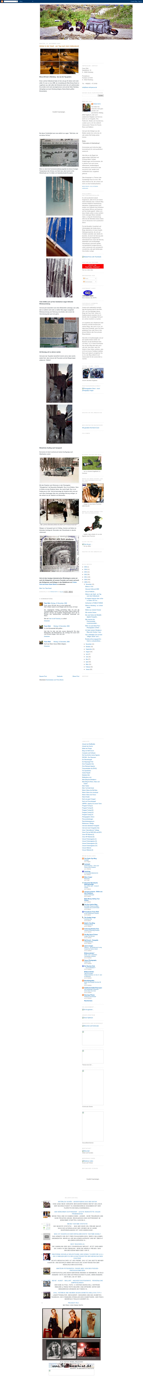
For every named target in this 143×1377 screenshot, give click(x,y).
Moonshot (86, 878)
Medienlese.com (86, 777)
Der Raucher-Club (89, 966)
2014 (85, 569)
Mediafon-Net (86, 775)
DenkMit (86, 860)
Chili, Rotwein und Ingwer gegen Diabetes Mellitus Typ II (77, 1292)
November (89, 644)
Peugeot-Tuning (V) (87, 814)
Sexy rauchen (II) (77, 1244)
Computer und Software (88, 753)
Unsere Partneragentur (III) (89, 843)
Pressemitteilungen (87, 819)
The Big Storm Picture (91, 934)
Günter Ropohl (86, 773)
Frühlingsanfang (88, 924)
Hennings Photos (89, 995)
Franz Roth (47, 626)
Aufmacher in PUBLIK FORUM (94, 603)
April (87, 662)
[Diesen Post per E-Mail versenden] (64, 592)
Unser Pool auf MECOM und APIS (92, 832)
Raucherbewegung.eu (88, 821)
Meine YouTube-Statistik (77, 1224)
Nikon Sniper (88, 877)
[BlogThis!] (66, 592)
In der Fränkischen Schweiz (91, 913)
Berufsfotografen (89, 980)
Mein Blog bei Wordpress (89, 779)
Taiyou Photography (90, 960)
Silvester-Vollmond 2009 (92, 589)
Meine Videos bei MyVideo (89, 790)
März (87, 664)
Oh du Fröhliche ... (90, 591)
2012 (85, 574)
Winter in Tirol (89, 586)
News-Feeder (86, 797)
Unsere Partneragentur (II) (89, 841)
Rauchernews (88, 1000)
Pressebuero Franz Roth (91, 911)
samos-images (88, 946)
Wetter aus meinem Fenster (93, 610)
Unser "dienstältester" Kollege (90, 830)
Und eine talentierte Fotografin (90, 825)
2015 (85, 567)
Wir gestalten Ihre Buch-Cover (90, 427)
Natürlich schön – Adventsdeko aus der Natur (77, 1201)
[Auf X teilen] (68, 592)
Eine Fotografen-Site (88, 764)
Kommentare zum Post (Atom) (54, 680)
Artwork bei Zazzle (87, 746)
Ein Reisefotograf (87, 759)
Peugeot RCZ (73, 1303)
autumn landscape (89, 894)
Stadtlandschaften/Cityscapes (93, 988)
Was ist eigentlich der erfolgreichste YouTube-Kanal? (77, 1234)
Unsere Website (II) (87, 850)
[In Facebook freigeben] (70, 592)
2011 (85, 577)
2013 (85, 572)
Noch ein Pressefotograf (89, 801)
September (89, 649)
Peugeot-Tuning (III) (87, 810)
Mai (87, 659)
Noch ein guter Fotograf (88, 799)
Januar (88, 669)
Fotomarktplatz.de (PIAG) (89, 768)
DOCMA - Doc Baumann (89, 757)
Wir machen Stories (90, 612)
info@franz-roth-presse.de (89, 87)
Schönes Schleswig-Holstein (91, 930)
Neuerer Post (43, 676)
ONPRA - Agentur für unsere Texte (92, 803)
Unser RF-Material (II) (88, 837)
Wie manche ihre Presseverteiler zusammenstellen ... (91, 621)
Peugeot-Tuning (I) (87, 805)
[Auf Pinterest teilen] (72, 592)
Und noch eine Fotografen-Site (90, 828)
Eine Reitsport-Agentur (88, 766)
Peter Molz (47, 603)
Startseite (59, 676)
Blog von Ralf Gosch (88, 750)
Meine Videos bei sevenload (90, 792)
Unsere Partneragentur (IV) (89, 845)
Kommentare (88, 282)
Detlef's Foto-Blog (89, 923)
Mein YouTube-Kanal (88, 788)
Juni (87, 656)
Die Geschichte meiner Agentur (91, 755)
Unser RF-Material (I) (88, 834)
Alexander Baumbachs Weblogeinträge (91, 883)
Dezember (89, 584)
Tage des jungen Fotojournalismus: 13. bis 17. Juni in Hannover (93, 975)
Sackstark (87, 864)
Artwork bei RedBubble (88, 744)
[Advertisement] (92, 51)
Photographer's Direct (88, 817)
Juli (87, 654)
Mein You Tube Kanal (45, 588)
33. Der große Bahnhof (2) (91, 873)
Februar (88, 667)
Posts (86, 278)
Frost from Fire (88, 919)
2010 (85, 579)
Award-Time (87, 962)
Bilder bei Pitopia (87, 748)
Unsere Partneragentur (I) (89, 839)
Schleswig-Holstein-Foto (91, 929)
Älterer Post (76, 676)
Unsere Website (86, 848)
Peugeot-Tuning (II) (87, 808)
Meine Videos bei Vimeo (89, 794)
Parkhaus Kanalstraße (90, 996)
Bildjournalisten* (89, 953)
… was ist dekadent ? (90, 967)
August (88, 651)
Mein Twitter (85, 786)
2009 (85, 582)
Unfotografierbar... (89, 941)
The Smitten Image (90, 917)
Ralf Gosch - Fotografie (91, 940)
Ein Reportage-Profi (87, 762)
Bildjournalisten (89, 971)
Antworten (47, 621)
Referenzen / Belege (88, 823)
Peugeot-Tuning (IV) (87, 812)
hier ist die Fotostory (55, 618)
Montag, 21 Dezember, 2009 (59, 603)
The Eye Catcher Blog (90, 904)
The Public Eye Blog (90, 858)
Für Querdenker (86, 770)
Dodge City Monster (89, 936)
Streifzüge (87, 871)
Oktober (88, 646)
